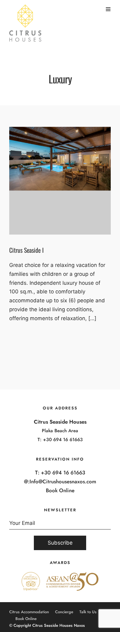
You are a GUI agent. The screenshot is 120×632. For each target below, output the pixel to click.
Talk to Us (88, 612)
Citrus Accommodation (29, 612)
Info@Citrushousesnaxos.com (63, 481)
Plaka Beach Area (60, 430)
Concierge (64, 612)
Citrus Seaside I (26, 250)
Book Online (60, 490)
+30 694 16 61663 (63, 439)
